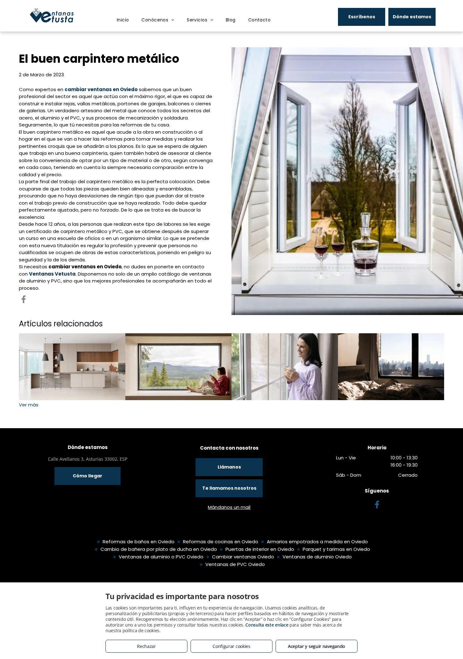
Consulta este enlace (266, 625)
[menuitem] (123, 20)
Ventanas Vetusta (52, 274)
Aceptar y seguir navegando (316, 646)
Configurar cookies (231, 646)
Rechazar (146, 646)
